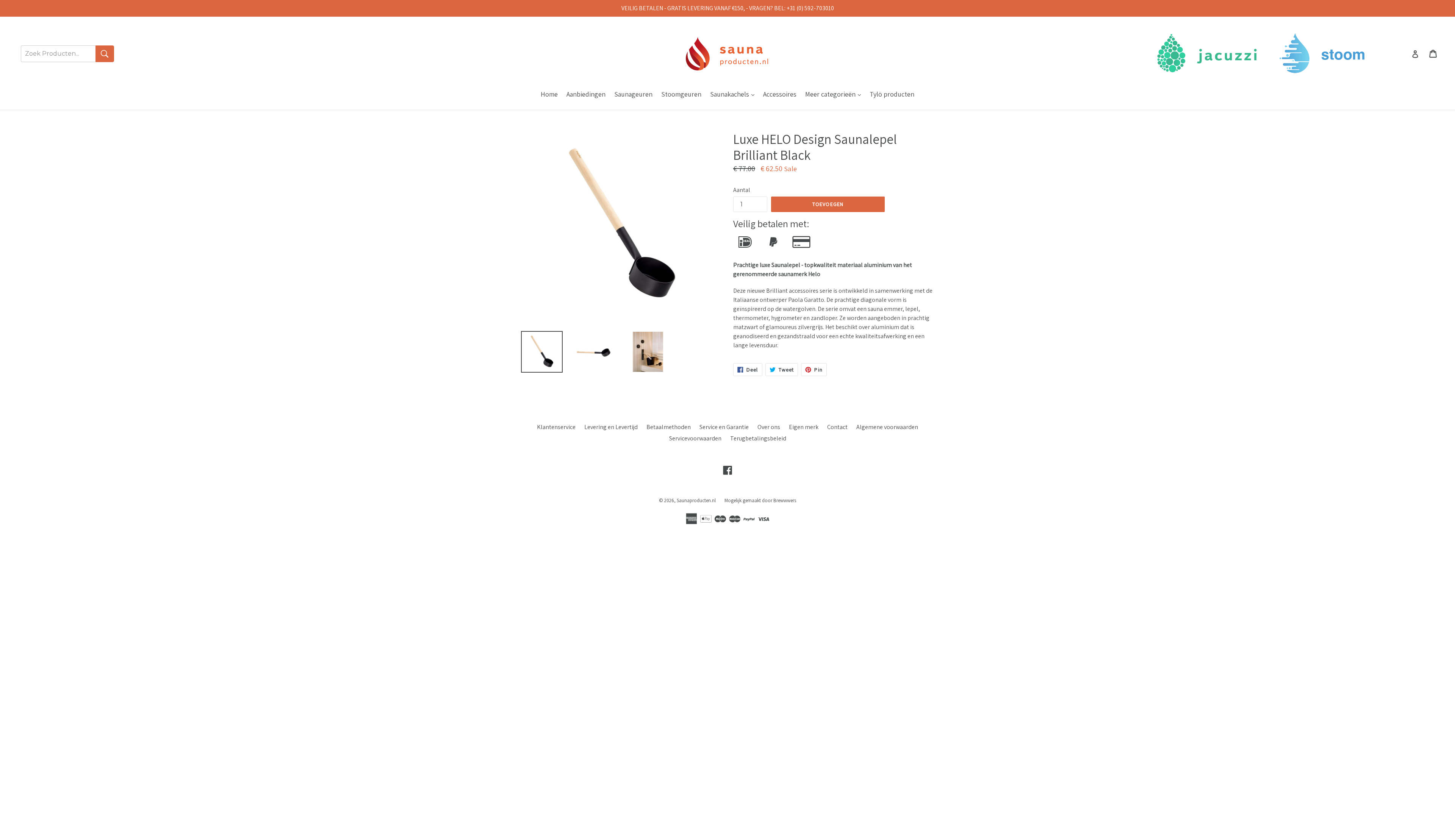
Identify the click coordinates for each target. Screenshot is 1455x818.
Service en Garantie (724, 427)
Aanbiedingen (585, 94)
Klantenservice (556, 427)
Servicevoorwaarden (695, 438)
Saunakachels (734, 93)
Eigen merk (803, 427)
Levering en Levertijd (611, 427)
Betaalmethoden (668, 427)
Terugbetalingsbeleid (758, 438)
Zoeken (104, 53)
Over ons (768, 427)
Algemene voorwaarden (887, 427)
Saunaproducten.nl (696, 500)
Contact (837, 427)
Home (549, 94)
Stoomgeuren (681, 94)
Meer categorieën (835, 93)
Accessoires (779, 94)
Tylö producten (892, 94)
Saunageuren (633, 94)
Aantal (741, 190)
